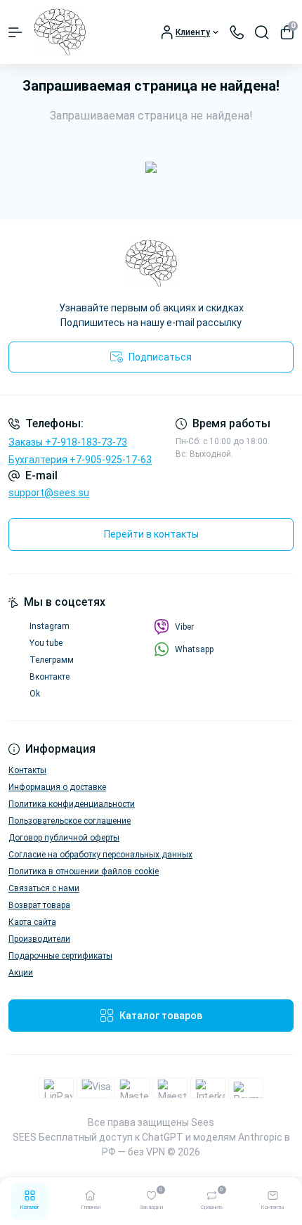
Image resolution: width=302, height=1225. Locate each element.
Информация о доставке (57, 787)
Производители (39, 939)
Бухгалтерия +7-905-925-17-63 (80, 459)
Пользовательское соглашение (69, 821)
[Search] (262, 32)
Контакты (27, 770)
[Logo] (60, 32)
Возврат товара (39, 905)
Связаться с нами (43, 888)
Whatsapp (194, 649)
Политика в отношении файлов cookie (83, 871)
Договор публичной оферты (63, 838)
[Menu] (15, 32)
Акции (20, 973)
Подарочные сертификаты (60, 956)
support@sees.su (48, 492)
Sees (202, 1122)
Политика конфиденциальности (71, 804)
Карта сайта (32, 922)
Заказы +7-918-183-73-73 (67, 442)
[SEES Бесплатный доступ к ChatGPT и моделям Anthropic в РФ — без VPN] (151, 263)
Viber (184, 627)
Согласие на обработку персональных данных (100, 855)
